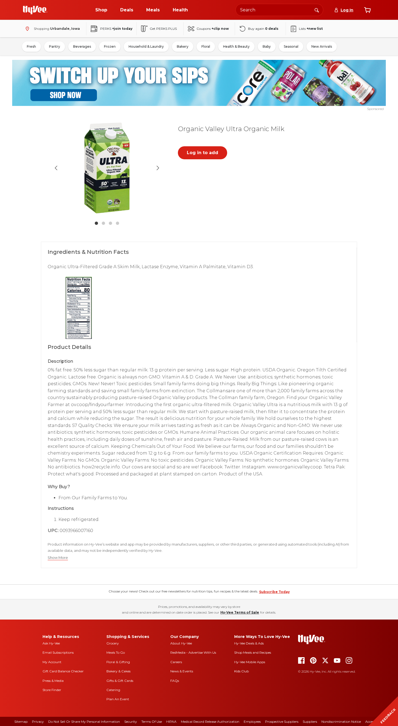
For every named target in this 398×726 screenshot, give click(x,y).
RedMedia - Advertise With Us (193, 652)
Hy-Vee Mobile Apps (249, 662)
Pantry (54, 46)
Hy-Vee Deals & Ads (249, 643)
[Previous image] (56, 168)
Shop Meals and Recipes (252, 652)
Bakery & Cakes (118, 671)
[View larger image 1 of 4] (107, 168)
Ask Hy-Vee (51, 643)
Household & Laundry (146, 46)
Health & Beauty (236, 46)
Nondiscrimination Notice (341, 721)
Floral (205, 46)
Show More (58, 558)
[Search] (316, 9)
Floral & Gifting (118, 662)
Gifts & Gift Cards (119, 681)
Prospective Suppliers (281, 721)
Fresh (31, 46)
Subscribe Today (274, 592)
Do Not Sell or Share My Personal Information (84, 721)
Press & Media (53, 681)
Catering (113, 690)
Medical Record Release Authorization (210, 721)
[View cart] (367, 10)
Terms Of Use (151, 721)
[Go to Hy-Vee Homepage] (35, 10)
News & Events (181, 671)
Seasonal (291, 46)
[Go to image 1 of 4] (96, 223)
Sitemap (21, 721)
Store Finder (52, 690)
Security (130, 721)
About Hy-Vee (181, 643)
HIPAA (171, 721)
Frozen (110, 46)
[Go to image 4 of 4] (117, 223)
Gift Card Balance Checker (63, 671)
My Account (52, 662)
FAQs (174, 681)
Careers (176, 662)
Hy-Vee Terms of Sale (239, 612)
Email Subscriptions (58, 652)
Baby (267, 46)
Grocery (112, 643)
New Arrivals (321, 46)
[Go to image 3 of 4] (110, 223)
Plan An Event (117, 699)
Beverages (82, 46)
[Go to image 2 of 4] (103, 223)
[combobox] (279, 10)
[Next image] (158, 168)
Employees (252, 721)
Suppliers (310, 721)
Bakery (182, 46)
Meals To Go (115, 652)
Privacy (38, 721)
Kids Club (241, 671)
